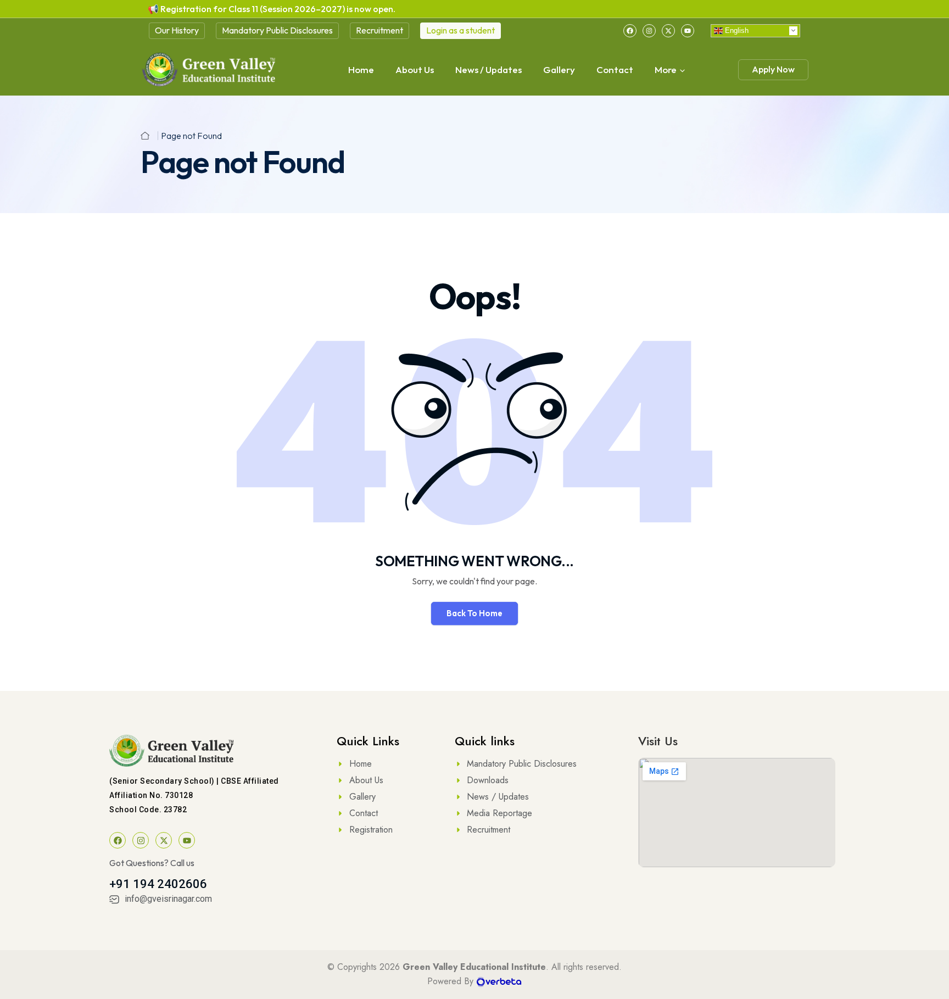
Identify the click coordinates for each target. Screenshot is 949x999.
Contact (614, 69)
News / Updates (488, 69)
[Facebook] (630, 30)
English (736, 30)
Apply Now (773, 69)
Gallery (559, 69)
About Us (414, 69)
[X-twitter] (668, 30)
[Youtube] (687, 30)
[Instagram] (649, 30)
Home (361, 69)
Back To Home (474, 613)
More (666, 69)
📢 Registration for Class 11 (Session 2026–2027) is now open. (271, 8)
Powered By (451, 981)
